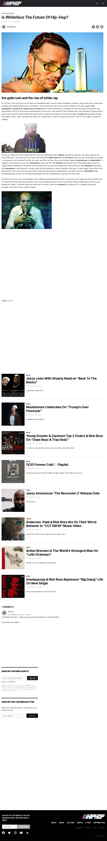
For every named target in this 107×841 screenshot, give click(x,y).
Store (88, 823)
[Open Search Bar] (97, 3)
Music (28, 375)
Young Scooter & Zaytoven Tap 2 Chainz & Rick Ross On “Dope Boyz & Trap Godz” (64, 437)
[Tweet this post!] (97, 26)
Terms (95, 828)
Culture (70, 823)
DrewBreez (11, 27)
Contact (102, 828)
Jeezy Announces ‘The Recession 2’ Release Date (63, 493)
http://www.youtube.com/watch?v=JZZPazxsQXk (39, 617)
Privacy (87, 828)
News (28, 490)
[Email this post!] (101, 26)
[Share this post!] (93, 26)
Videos (28, 519)
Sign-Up (32, 678)
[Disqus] (52, 340)
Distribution (99, 823)
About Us (79, 828)
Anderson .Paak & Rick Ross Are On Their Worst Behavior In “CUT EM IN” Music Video (61, 524)
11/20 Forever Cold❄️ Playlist (47, 464)
